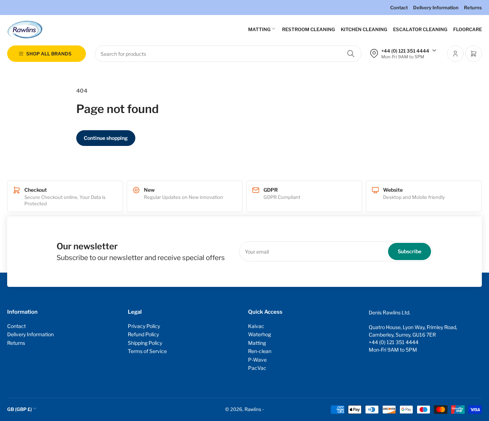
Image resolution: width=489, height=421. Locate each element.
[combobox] (228, 53)
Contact (399, 7)
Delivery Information (436, 7)
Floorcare (467, 29)
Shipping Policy (145, 343)
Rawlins (253, 409)
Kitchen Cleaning (364, 29)
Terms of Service (147, 351)
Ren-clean (259, 351)
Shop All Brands (49, 54)
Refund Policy (143, 334)
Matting (259, 29)
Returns (473, 7)
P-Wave (257, 360)
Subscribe (409, 251)
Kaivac (256, 326)
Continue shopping (106, 138)
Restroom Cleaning (308, 29)
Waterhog (259, 334)
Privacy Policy (144, 326)
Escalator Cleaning (420, 29)
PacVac (257, 368)
